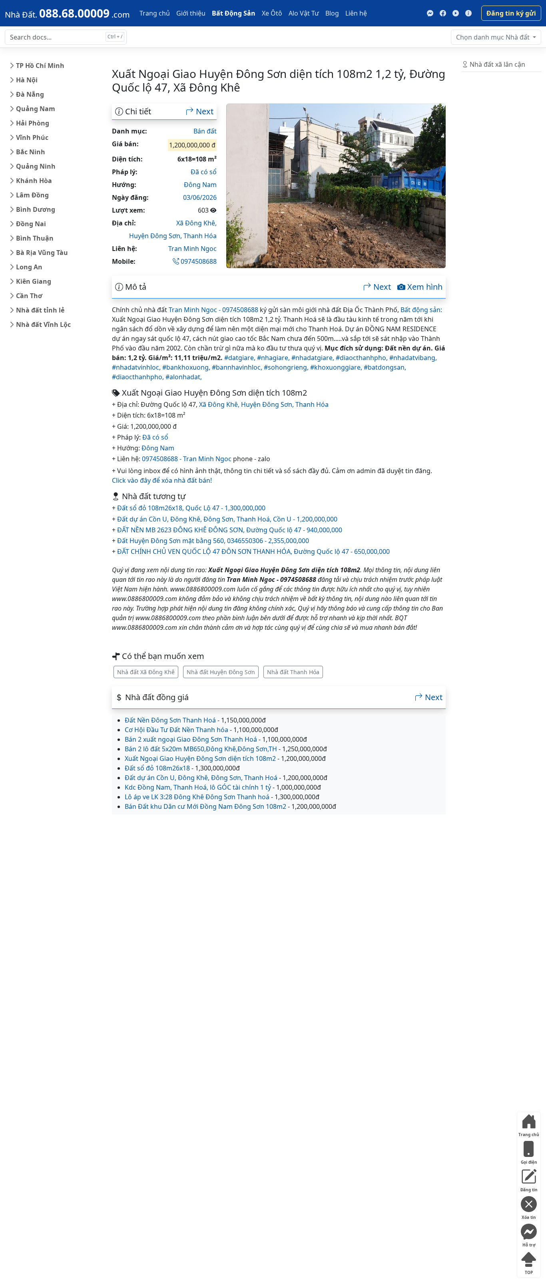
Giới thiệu (190, 13)
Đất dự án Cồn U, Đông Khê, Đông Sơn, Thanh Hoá (201, 777)
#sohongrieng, (287, 367)
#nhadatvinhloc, (137, 367)
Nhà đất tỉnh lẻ (40, 310)
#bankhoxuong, (187, 367)
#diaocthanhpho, (362, 357)
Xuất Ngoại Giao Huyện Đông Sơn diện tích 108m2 (200, 758)
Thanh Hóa (200, 235)
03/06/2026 (200, 197)
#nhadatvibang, (413, 357)
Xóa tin (529, 1215)
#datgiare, (240, 357)
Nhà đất (493, 37)
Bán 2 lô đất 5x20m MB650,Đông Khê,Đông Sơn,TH (201, 749)
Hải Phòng (32, 123)
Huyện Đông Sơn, (156, 235)
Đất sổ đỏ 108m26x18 (157, 768)
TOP (529, 1271)
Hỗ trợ (529, 1243)
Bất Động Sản (233, 13)
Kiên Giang (33, 281)
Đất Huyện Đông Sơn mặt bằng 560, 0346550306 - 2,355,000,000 (213, 540)
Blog (332, 13)
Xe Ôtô (272, 13)
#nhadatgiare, (313, 357)
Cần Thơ (29, 295)
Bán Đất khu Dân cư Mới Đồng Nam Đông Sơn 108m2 (205, 806)
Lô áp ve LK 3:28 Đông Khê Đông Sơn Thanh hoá (197, 796)
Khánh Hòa (34, 180)
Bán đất (205, 131)
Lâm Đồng (32, 195)
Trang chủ (154, 13)
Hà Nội (27, 80)
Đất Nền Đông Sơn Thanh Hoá (170, 720)
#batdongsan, (385, 367)
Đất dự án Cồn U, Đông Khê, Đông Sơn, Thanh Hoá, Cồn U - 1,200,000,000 (227, 519)
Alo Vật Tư (304, 13)
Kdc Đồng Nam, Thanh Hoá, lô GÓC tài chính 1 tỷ (198, 787)
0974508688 (198, 261)
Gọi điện (529, 1160)
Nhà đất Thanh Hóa (293, 672)
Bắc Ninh (30, 151)
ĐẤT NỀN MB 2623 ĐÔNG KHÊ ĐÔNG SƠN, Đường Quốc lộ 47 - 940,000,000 (229, 530)
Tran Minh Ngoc (192, 248)
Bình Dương (35, 209)
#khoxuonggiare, (337, 367)
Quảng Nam (35, 108)
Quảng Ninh (36, 166)
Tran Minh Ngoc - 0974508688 (213, 309)
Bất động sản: (421, 309)
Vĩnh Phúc (32, 137)
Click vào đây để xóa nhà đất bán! (162, 480)
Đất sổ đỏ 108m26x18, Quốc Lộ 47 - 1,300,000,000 (191, 508)
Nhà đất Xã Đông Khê (146, 672)
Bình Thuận (35, 238)
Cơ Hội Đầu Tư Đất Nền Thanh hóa (176, 729)
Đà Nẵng (30, 94)
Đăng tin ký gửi (511, 13)
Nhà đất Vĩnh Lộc (43, 324)
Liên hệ (356, 13)
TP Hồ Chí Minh (40, 65)
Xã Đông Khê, (196, 223)
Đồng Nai (31, 223)
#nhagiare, (274, 357)
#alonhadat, (183, 376)
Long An (29, 267)
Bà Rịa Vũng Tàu (42, 252)
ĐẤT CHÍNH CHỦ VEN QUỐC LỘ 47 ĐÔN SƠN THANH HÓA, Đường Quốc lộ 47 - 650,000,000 (253, 551)
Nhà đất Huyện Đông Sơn (221, 672)
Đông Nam (200, 184)
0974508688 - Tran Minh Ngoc (186, 458)
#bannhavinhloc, (238, 367)
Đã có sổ (204, 171)
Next (203, 111)
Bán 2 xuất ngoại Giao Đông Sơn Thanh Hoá (191, 739)
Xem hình (423, 287)
